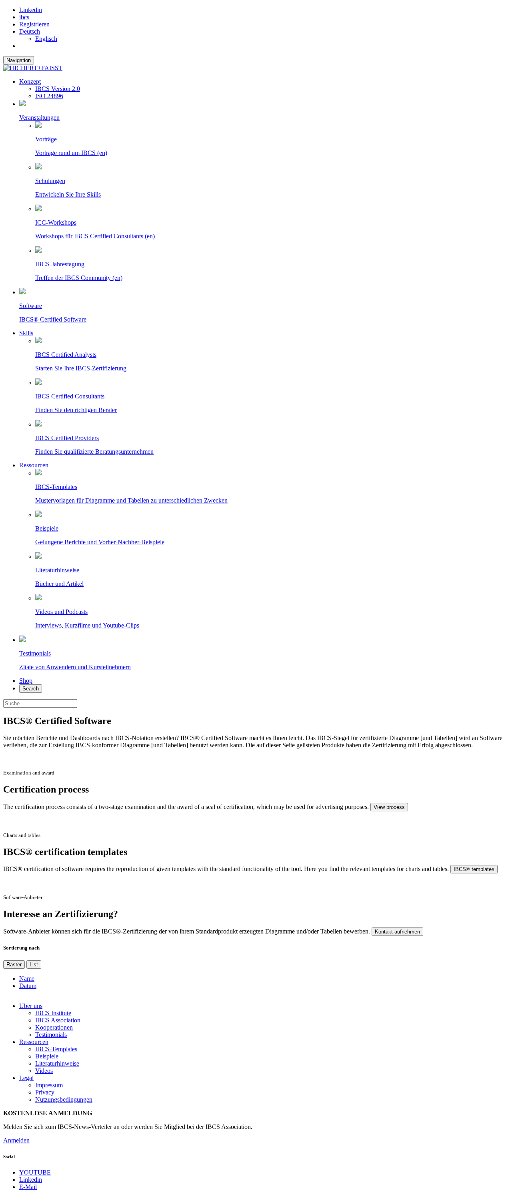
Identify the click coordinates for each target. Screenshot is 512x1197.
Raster (14, 965)
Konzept (30, 81)
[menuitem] (29, 31)
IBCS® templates (474, 869)
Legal (26, 1077)
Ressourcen (33, 465)
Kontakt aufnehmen (397, 932)
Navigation (18, 60)
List (34, 965)
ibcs (24, 17)
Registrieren (34, 24)
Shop (25, 680)
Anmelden (16, 1140)
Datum (27, 985)
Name (26, 978)
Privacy (44, 1092)
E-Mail (28, 1186)
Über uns (30, 1005)
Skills (26, 333)
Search (30, 689)
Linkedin (30, 9)
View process (389, 807)
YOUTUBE (35, 1172)
